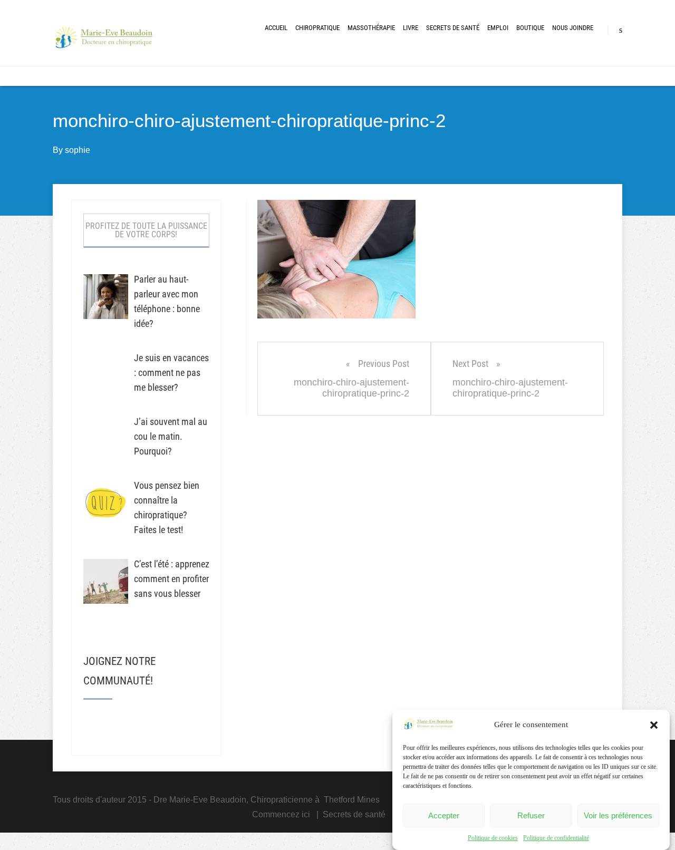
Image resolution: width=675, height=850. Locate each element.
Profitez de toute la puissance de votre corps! (146, 230)
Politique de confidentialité (556, 838)
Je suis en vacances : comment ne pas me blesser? (171, 372)
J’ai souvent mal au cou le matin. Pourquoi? (170, 436)
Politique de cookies (493, 838)
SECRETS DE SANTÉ (452, 28)
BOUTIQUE (530, 28)
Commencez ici (281, 814)
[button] (654, 725)
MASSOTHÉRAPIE (371, 28)
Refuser (531, 815)
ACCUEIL (276, 28)
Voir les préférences (618, 815)
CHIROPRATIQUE (317, 28)
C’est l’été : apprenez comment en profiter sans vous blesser (171, 578)
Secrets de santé (354, 814)
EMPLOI (497, 28)
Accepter (443, 815)
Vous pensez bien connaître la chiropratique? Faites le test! (166, 507)
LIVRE (410, 28)
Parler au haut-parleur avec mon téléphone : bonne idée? (167, 301)
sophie (77, 150)
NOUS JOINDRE (572, 28)
